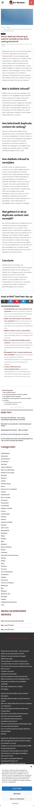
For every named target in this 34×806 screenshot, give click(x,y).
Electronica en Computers (9, 489)
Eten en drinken (5, 497)
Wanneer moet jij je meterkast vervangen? (13, 656)
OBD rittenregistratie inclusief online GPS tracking (15, 740)
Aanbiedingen (5, 453)
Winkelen (4, 591)
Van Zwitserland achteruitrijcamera (11, 718)
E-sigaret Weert (5, 711)
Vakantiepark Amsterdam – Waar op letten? (14, 430)
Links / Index (5, 527)
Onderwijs (4, 552)
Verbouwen (4, 580)
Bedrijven (4, 475)
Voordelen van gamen (7, 671)
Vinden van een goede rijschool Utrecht (12, 653)
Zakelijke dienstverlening (9, 602)
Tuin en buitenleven (7, 572)
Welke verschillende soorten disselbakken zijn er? (15, 679)
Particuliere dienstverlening (9, 555)
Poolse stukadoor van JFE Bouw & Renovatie (14, 661)
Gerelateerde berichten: (12, 404)
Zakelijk (3, 33)
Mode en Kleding (6, 547)
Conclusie (6, 400)
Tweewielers (5, 574)
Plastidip (3, 734)
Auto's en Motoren (6, 467)
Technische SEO (7, 56)
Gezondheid (5, 503)
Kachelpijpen (4, 689)
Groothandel (5, 505)
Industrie (4, 516)
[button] (31, 767)
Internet (3, 519)
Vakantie (3, 577)
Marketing (4, 533)
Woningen (4, 596)
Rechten (3, 558)
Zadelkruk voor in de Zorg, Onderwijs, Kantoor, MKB (16, 746)
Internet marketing (6, 522)
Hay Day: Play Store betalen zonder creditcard (14, 693)
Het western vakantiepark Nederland (12, 758)
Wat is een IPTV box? (7, 625)
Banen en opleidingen (7, 470)
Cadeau (3, 481)
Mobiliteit (4, 544)
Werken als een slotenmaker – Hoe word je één (15, 651)
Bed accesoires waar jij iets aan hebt (12, 621)
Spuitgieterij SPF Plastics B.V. (9, 761)
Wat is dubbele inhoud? (9, 392)
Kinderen (4, 525)
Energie (3, 492)
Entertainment (5, 494)
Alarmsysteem (5, 459)
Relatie (3, 561)
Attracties (4, 464)
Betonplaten (4, 696)
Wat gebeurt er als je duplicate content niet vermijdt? (17, 398)
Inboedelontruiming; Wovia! (9, 721)
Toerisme (4, 569)
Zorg (2, 605)
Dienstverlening (6, 483)
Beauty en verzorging (7, 472)
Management (5, 530)
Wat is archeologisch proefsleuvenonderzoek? (14, 708)
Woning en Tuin (5, 594)
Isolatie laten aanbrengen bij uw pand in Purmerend (16, 738)
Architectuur (5, 461)
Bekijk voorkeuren (17, 799)
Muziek (3, 549)
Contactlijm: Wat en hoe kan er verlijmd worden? (15, 664)
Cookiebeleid (15, 803)
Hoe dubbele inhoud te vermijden (12, 396)
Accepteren (17, 788)
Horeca (3, 511)
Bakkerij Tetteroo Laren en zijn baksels (17, 330)
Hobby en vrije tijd (6, 508)
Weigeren (17, 794)
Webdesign (4, 585)
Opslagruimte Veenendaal (9, 674)
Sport (2, 563)
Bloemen (4, 478)
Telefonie (4, 566)
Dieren (3, 486)
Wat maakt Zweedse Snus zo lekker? (12, 686)
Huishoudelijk (5, 514)
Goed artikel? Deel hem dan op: (14, 402)
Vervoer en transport (7, 583)
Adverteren (4, 456)
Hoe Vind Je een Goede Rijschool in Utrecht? (15, 434)
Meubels (3, 538)
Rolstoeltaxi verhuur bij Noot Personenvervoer (14, 713)
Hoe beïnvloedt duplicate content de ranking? (15, 394)
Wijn (2, 588)
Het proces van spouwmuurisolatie (11, 716)
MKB (2, 541)
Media (3, 536)
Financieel (4, 500)
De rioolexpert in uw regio (8, 743)
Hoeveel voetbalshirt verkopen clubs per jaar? (14, 676)
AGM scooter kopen (7, 658)
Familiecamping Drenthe (8, 748)
